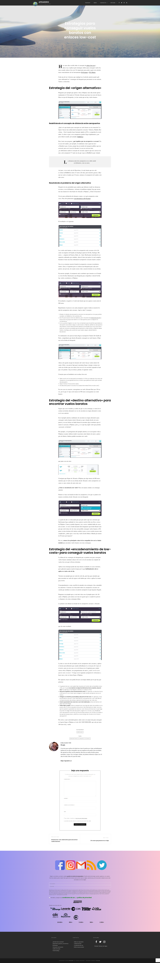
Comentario (67, 779)
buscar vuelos (74, 738)
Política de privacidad (81, 818)
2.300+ (102, 922)
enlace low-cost (90, 65)
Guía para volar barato (58, 947)
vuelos (88, 738)
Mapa (95, 2)
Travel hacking (56, 950)
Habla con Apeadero (79, 942)
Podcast (87, 2)
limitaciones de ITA (95, 318)
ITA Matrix (92, 72)
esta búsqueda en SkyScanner (82, 198)
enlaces (82, 738)
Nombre (66, 798)
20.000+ (60, 922)
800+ (70, 922)
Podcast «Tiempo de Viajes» (100, 946)
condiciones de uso (68, 897)
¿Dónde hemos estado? (58, 942)
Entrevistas (55, 945)
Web (65, 811)
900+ (91, 922)
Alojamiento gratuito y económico (60, 943)
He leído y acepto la (76, 818)
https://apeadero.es (66, 761)
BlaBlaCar (80, 137)
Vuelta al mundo (56, 949)
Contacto (103, 2)
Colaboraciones (77, 943)
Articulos (80, 732)
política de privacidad (84, 897)
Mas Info (76, 902)
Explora (113, 2)
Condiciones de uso (78, 945)
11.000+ (81, 922)
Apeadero (44, 2)
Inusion (98, 960)
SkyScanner (84, 72)
